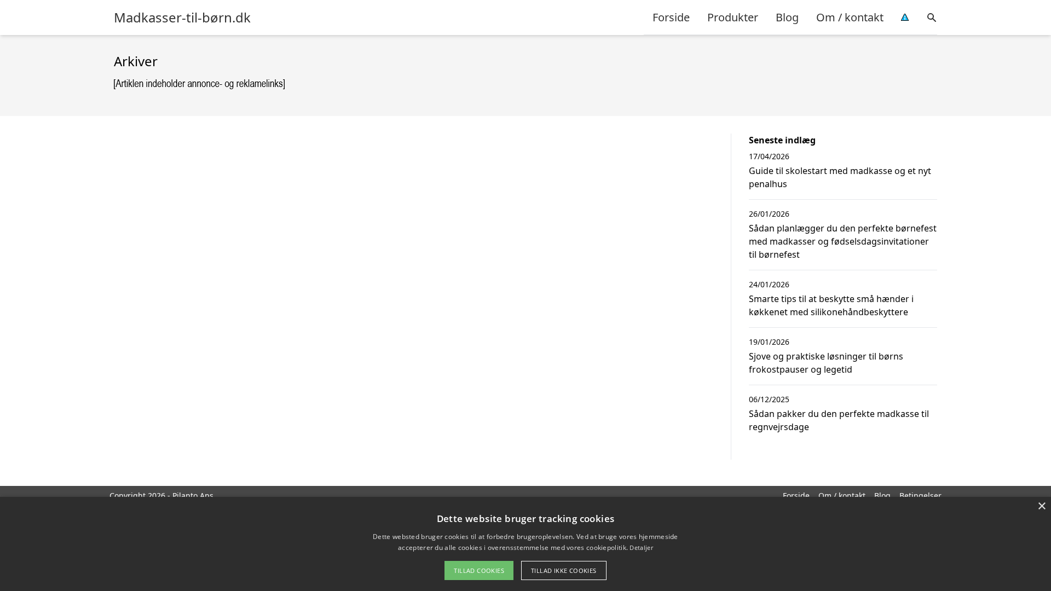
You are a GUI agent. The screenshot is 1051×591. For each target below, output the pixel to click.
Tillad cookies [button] (479, 570)
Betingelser (920, 495)
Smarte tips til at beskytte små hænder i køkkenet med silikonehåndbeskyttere (831, 305)
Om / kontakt (849, 17)
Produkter (732, 17)
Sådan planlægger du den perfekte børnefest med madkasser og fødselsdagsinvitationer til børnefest (843, 241)
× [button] (1041, 506)
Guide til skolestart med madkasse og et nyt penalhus (840, 177)
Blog (787, 17)
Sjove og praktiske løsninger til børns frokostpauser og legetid (826, 362)
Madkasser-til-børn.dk (182, 17)
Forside (671, 17)
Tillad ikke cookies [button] (564, 570)
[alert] (525, 544)
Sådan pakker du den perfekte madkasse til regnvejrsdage (839, 420)
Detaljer (641, 547)
